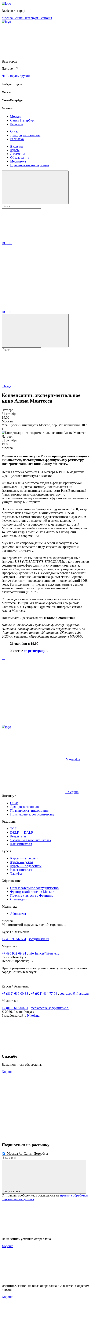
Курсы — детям (21, 862)
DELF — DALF (21, 832)
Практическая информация (29, 165)
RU (4, 243)
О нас (14, 131)
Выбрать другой (18, 76)
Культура (16, 146)
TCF (13, 828)
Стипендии (18, 899)
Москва (8, 18)
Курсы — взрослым (24, 858)
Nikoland (33, 1015)
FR (9, 243)
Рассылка (17, 139)
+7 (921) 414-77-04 (44, 993)
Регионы (45, 18)
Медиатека (18, 161)
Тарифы (16, 873)
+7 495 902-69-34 (14, 939)
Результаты (18, 836)
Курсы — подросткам (25, 866)
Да (4, 76)
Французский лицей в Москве (32, 891)
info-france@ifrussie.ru (44, 953)
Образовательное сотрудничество (34, 888)
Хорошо (7, 1072)
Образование (19, 157)
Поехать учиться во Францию (31, 895)
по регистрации (35, 651)
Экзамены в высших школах (30, 840)
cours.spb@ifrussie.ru (74, 993)
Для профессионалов (25, 135)
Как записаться (21, 844)
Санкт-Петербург (26, 18)
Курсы (14, 150)
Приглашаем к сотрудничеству (32, 814)
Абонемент (18, 913)
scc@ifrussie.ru (39, 939)
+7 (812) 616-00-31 (15, 1008)
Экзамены (17, 154)
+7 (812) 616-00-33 (15, 993)
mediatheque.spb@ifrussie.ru (50, 1008)
